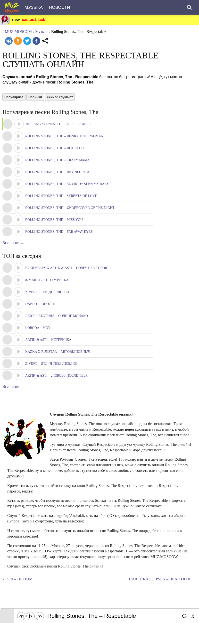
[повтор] (184, 616)
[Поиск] (189, 7)
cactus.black (33, 20)
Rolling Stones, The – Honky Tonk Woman (64, 136)
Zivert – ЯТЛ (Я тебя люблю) (51, 363)
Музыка (34, 7)
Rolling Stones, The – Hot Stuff (55, 148)
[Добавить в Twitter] (27, 41)
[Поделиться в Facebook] (36, 41)
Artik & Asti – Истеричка (48, 340)
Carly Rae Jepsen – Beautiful (160, 579)
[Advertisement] (88, 597)
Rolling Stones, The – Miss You (54, 220)
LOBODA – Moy (37, 328)
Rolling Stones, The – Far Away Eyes (59, 231)
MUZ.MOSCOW (18, 31)
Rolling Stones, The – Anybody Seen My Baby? (67, 184)
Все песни (10, 243)
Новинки (35, 97)
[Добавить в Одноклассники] (18, 41)
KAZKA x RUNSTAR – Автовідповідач (57, 351)
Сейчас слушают (60, 97)
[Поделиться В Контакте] (9, 41)
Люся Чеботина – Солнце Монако (56, 316)
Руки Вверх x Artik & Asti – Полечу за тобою (66, 268)
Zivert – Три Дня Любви (47, 292)
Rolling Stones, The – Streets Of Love (61, 196)
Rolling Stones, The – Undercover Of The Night (70, 208)
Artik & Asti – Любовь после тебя (56, 375)
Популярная (14, 97)
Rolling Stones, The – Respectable (58, 124)
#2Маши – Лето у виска (46, 280)
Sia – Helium (20, 579)
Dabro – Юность (40, 304)
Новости (59, 7)
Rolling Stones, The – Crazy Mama (57, 160)
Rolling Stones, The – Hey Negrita (57, 172)
